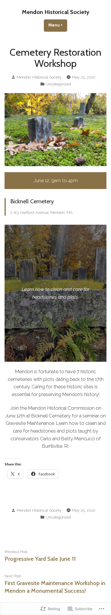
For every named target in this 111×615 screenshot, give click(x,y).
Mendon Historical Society (55, 12)
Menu (57, 25)
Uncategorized (58, 84)
